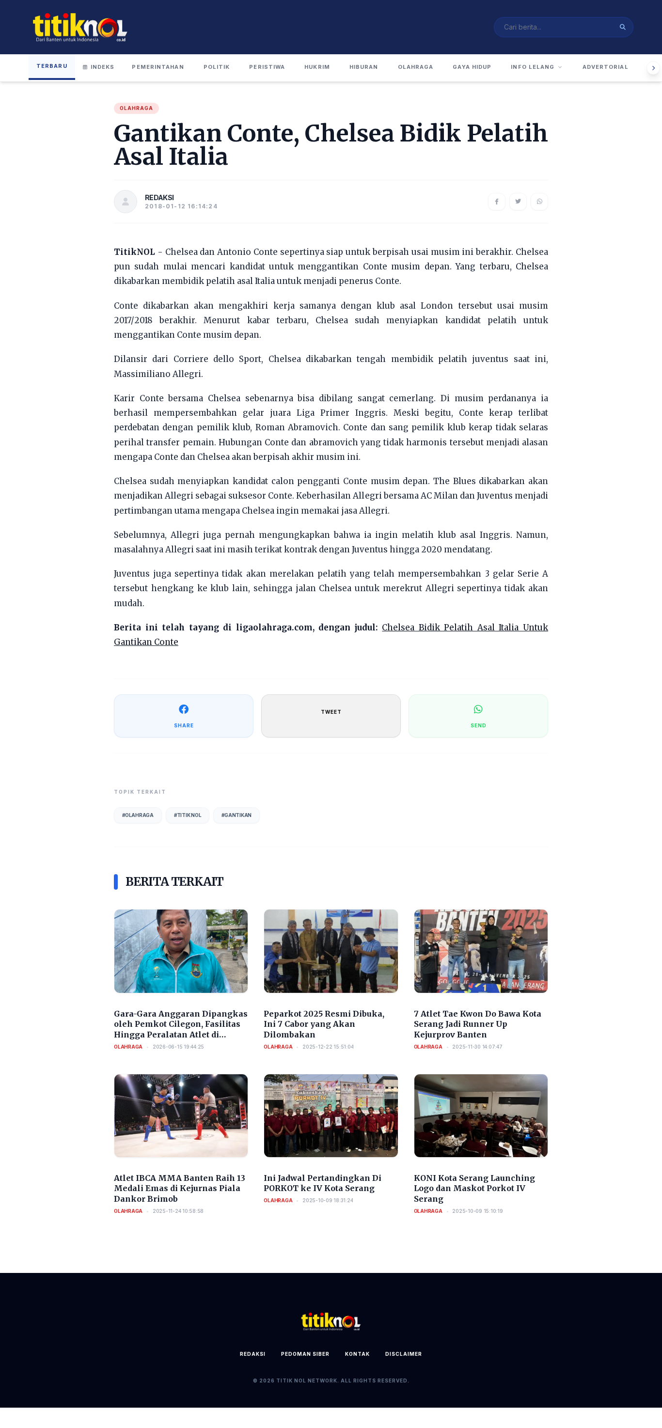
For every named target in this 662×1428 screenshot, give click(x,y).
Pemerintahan (158, 66)
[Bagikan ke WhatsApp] (539, 201)
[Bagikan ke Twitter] (518, 201)
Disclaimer (403, 1354)
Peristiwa (267, 66)
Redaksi (253, 1354)
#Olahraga (138, 815)
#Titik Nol (188, 815)
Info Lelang (532, 66)
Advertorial (606, 66)
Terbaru (51, 66)
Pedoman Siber (305, 1354)
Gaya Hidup (472, 66)
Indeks (103, 66)
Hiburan (363, 66)
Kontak (357, 1354)
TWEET (331, 712)
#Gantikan (236, 815)
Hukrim (317, 66)
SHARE (184, 725)
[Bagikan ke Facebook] (496, 201)
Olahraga (416, 66)
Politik (217, 66)
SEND (479, 725)
